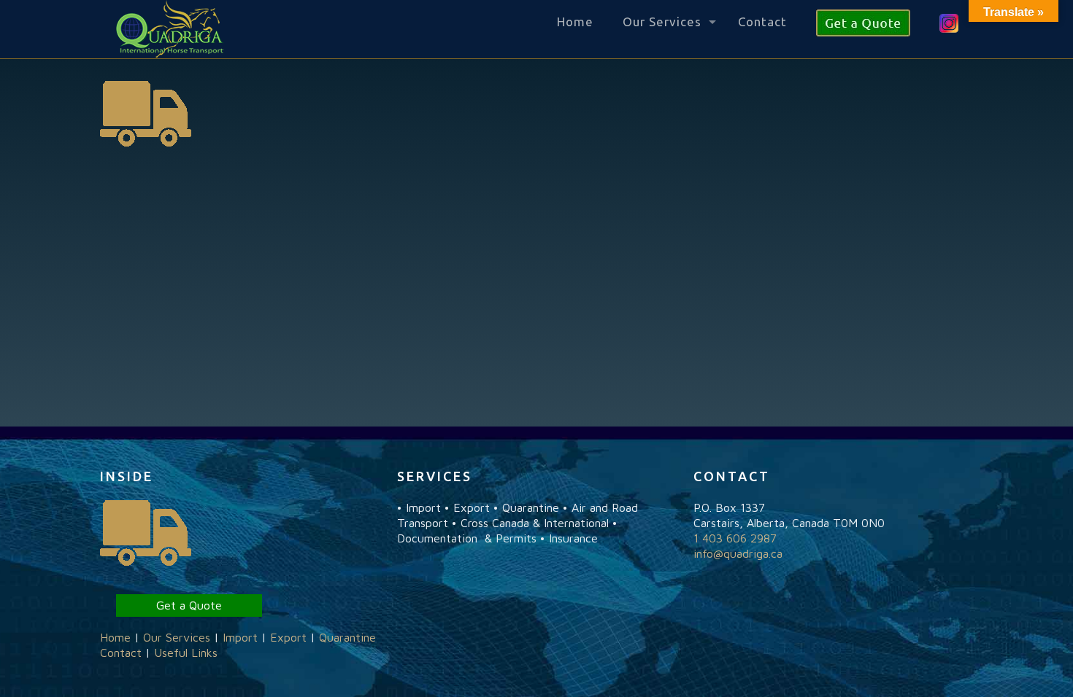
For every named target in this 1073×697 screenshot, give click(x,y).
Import (240, 637)
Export (288, 637)
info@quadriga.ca (737, 553)
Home (115, 637)
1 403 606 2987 (735, 538)
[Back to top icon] (1003, 667)
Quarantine (347, 637)
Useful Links (186, 652)
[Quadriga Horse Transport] (170, 29)
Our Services (176, 637)
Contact (121, 652)
